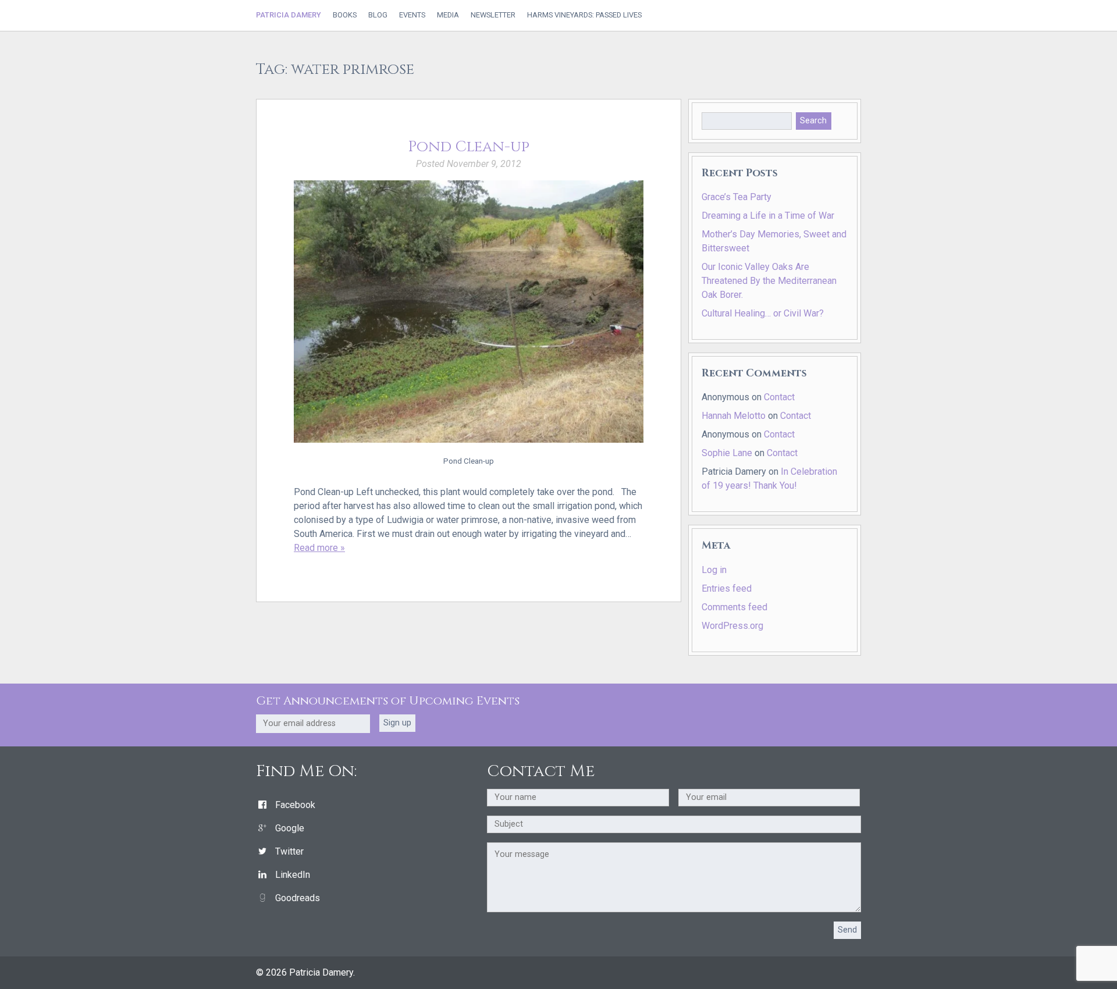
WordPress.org (732, 625)
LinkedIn (292, 874)
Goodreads (297, 897)
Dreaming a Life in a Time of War (768, 215)
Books (345, 15)
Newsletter (493, 15)
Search (813, 121)
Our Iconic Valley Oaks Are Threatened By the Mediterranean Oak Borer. (769, 280)
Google (289, 828)
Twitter (289, 851)
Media (448, 15)
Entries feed (727, 588)
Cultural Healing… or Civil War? (763, 313)
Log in (714, 569)
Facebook (295, 804)
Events (412, 15)
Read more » (319, 547)
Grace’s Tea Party (736, 196)
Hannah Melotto (734, 415)
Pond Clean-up (468, 147)
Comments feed (734, 607)
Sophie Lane (727, 452)
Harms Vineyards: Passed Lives (584, 15)
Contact (779, 397)
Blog (377, 15)
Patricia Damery (288, 14)
